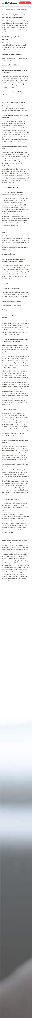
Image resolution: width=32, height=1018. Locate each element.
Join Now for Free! (25, 3)
